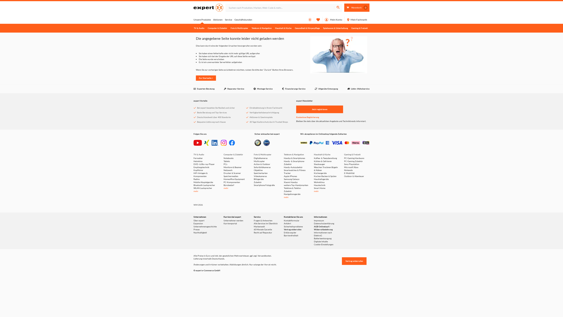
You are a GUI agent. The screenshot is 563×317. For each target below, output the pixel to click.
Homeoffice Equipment (234, 179)
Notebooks (229, 158)
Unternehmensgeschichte (205, 226)
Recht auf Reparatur (263, 232)
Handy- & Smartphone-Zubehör (294, 162)
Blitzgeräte (259, 179)
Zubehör (258, 182)
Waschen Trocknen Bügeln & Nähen (326, 168)
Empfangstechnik (201, 167)
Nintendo (348, 170)
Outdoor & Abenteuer (354, 176)
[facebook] (232, 143)
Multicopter (259, 161)
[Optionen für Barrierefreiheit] (310, 19)
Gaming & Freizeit (359, 28)
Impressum (319, 220)
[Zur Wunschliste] (318, 19)
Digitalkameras (261, 158)
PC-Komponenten (232, 182)
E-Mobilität (349, 173)
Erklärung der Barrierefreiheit (291, 234)
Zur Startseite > (206, 78)
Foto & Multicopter (239, 28)
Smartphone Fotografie (264, 185)
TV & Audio (199, 28)
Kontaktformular (291, 220)
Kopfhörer (198, 170)
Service (228, 19)
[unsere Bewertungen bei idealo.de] (266, 143)
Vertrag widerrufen (292, 229)
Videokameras (260, 176)
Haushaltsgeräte (321, 179)
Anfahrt (287, 223)
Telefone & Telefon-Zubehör (292, 189)
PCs (225, 164)
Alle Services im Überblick (266, 223)
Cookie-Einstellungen (323, 244)
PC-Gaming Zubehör (353, 161)
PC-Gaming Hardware (354, 158)
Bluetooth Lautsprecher (204, 185)
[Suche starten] (338, 8)
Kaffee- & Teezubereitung (325, 158)
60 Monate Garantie (263, 229)
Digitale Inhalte (321, 241)
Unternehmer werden (233, 220)
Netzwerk (228, 170)
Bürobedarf (229, 185)
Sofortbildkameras (262, 167)
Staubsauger (319, 164)
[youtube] (198, 143)
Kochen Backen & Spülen (325, 176)
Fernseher (198, 158)
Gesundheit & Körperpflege (307, 28)
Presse (197, 229)
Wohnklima (319, 182)
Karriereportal (230, 223)
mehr (196, 191)
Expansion (198, 223)
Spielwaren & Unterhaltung (335, 28)
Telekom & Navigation (262, 28)
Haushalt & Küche (283, 28)
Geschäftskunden (243, 19)
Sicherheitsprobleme (293, 226)
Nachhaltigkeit (200, 232)
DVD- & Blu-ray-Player (204, 164)
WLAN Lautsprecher (203, 188)
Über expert (199, 220)
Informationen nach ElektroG (323, 234)
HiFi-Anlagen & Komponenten (201, 174)
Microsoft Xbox (351, 167)
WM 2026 (198, 205)
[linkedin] (215, 143)
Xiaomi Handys (291, 182)
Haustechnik (319, 185)
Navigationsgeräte (292, 194)
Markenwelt (259, 226)
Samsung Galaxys (291, 179)
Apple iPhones (290, 176)
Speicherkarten (261, 173)
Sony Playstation (351, 164)
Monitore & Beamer (233, 167)
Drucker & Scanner (232, 173)
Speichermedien (231, 176)
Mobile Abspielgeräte (203, 182)
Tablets (227, 161)
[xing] (206, 143)
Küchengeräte (320, 173)
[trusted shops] (258, 143)
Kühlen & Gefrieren (323, 161)
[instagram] (224, 143)
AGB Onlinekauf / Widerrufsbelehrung (323, 228)
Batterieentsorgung (322, 238)
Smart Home (319, 188)
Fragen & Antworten (263, 220)
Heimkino (198, 161)
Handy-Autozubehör (293, 167)
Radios (197, 179)
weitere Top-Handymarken (296, 185)
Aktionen (218, 19)
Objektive (258, 170)
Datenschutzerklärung (324, 223)
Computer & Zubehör (217, 28)
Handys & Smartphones (294, 158)
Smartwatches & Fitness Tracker (295, 171)
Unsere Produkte (202, 19)
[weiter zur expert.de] (205, 276)
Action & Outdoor (262, 164)
